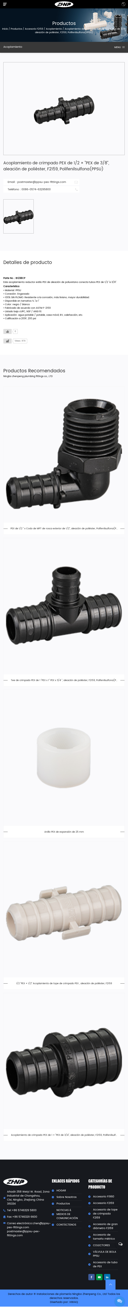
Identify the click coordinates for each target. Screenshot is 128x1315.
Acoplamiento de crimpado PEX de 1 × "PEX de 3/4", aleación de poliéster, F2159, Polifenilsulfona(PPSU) (64, 1135)
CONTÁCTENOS (66, 1225)
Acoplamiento (54, 29)
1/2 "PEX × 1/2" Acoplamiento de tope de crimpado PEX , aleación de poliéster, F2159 (64, 983)
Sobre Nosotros (66, 1197)
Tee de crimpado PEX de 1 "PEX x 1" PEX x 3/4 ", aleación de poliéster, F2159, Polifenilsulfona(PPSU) (64, 680)
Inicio (5, 29)
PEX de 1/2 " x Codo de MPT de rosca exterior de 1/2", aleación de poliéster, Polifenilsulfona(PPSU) (64, 528)
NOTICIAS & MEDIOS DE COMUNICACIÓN (67, 1214)
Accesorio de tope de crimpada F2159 (105, 1213)
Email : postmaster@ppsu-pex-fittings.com (37, 182)
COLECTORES (101, 1245)
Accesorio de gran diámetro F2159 (105, 1226)
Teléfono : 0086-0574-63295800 (29, 189)
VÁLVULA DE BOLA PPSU (104, 1254)
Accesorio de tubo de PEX (105, 1264)
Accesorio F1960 (103, 1196)
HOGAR (61, 1190)
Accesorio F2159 (34, 29)
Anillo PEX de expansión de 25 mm (64, 832)
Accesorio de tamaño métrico (104, 1237)
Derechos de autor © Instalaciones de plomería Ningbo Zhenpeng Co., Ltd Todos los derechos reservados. (64, 1296)
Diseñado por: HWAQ (64, 1302)
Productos (16, 29)
